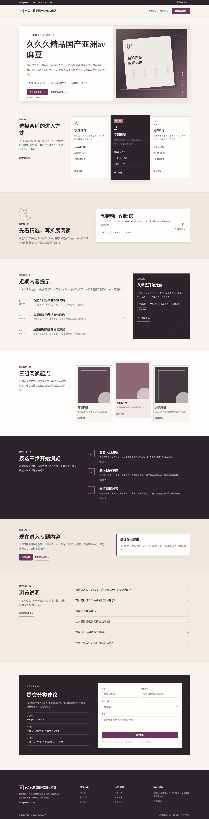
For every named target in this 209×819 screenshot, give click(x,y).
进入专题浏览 (37, 92)
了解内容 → (83, 418)
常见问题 (118, 802)
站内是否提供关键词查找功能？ (93, 621)
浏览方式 (118, 793)
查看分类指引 (181, 11)
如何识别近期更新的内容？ (90, 632)
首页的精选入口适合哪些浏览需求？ (96, 600)
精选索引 (153, 11)
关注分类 (105, 701)
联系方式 (145, 689)
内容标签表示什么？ (87, 611)
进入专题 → (119, 172)
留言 (103, 714)
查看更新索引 (58, 92)
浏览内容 (26, 557)
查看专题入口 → (26, 158)
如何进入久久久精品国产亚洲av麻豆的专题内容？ (103, 589)
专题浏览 (164, 11)
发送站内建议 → (183, 2)
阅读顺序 (118, 797)
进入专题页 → (143, 318)
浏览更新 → (79, 171)
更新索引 (83, 802)
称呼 (103, 689)
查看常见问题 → (42, 557)
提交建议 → (158, 171)
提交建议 (140, 735)
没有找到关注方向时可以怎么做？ (94, 642)
